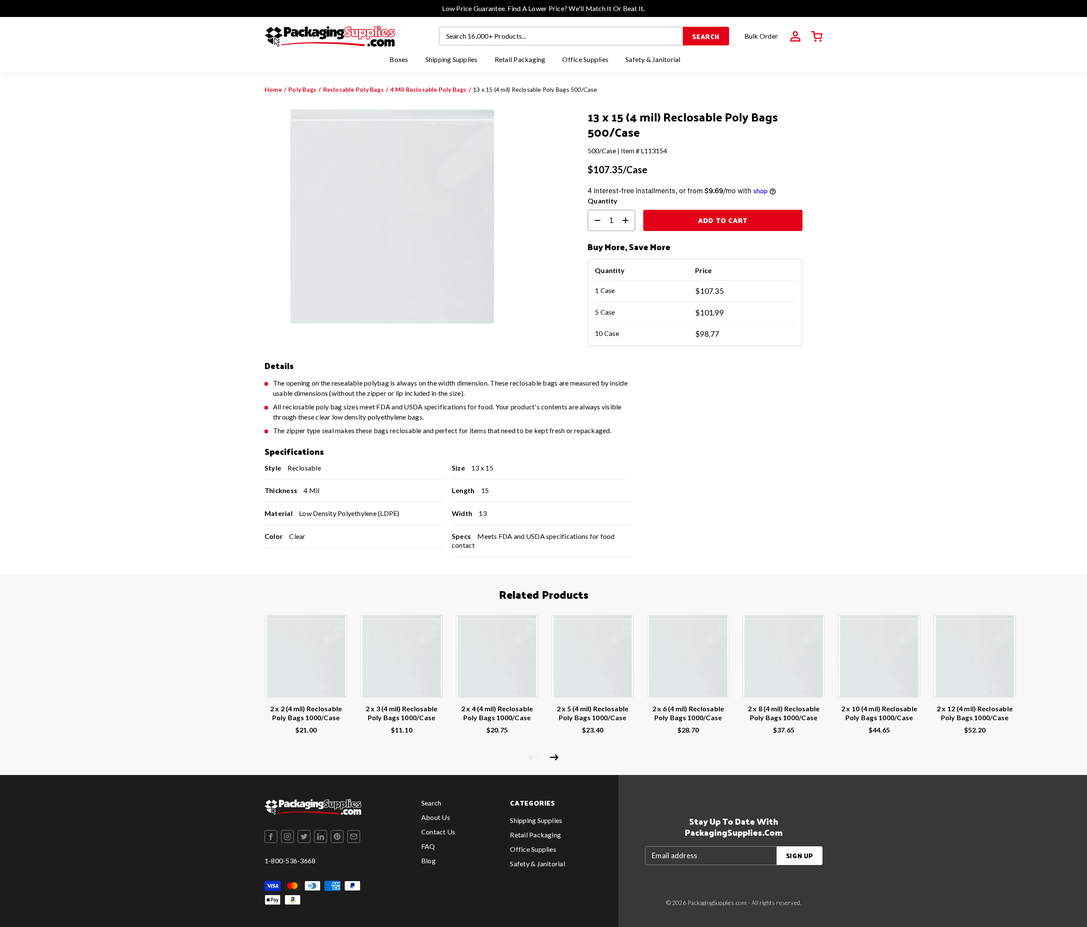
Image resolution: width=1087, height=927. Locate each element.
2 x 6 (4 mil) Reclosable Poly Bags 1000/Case (688, 712)
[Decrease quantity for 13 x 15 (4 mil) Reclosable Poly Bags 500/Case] (594, 220)
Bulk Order (761, 36)
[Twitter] (304, 836)
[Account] (795, 36)
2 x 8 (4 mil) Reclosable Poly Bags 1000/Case (784, 712)
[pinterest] (337, 836)
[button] (816, 36)
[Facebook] (271, 836)
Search (706, 36)
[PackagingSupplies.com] (330, 36)
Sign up (799, 855)
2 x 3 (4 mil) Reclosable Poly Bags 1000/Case (402, 712)
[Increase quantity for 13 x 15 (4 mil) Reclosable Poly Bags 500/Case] (628, 220)
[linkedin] (320, 836)
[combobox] (561, 36)
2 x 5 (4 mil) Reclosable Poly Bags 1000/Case (593, 712)
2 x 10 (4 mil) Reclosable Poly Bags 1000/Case (879, 712)
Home (273, 89)
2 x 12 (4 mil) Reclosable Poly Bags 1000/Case (975, 712)
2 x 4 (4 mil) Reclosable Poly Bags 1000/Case (497, 712)
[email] (353, 836)
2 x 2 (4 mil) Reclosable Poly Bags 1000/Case (306, 712)
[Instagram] (287, 836)
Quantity (602, 201)
